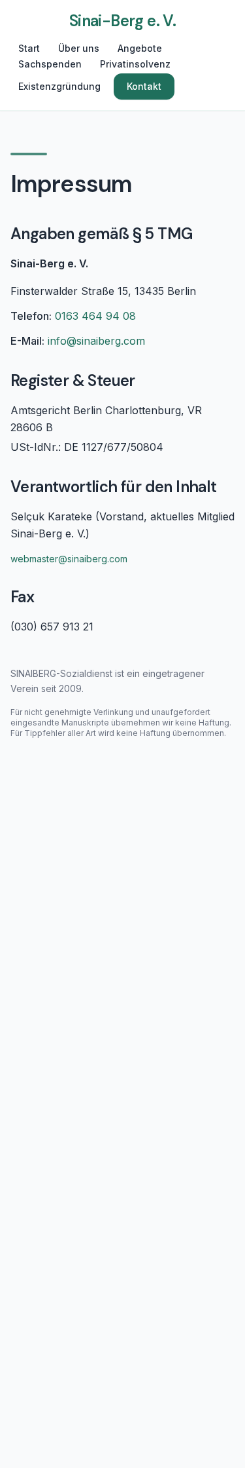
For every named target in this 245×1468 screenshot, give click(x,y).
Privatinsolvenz (135, 63)
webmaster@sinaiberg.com (68, 558)
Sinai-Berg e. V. (122, 20)
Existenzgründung (59, 86)
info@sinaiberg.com (96, 340)
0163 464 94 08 (95, 315)
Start (29, 48)
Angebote (140, 48)
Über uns (78, 48)
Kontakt (144, 86)
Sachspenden (50, 63)
